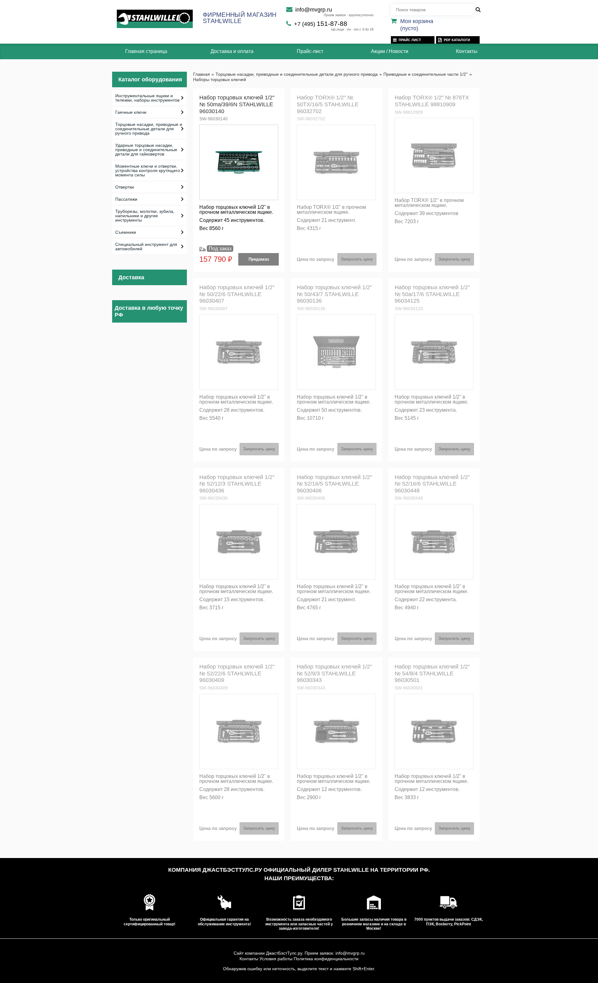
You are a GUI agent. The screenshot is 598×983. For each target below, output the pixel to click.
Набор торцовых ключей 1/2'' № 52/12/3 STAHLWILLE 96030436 (236, 484)
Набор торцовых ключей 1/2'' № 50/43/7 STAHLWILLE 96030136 (334, 294)
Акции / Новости (389, 51)
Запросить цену (357, 259)
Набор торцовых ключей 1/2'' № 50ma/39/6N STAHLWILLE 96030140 (236, 104)
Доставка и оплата (232, 51)
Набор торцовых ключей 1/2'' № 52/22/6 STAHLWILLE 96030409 (236, 673)
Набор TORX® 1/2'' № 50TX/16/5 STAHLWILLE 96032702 (327, 104)
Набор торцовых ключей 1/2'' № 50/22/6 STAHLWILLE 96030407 (236, 294)
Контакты (466, 51)
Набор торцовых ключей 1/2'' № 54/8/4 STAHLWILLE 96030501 (432, 673)
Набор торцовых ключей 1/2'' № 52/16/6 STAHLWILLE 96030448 (432, 484)
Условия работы (275, 958)
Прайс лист (410, 40)
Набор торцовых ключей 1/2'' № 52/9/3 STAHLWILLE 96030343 (334, 673)
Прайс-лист (310, 51)
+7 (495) (320, 24)
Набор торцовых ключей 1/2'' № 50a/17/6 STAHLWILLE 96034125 (432, 294)
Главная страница (146, 51)
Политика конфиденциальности (326, 958)
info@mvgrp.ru (313, 10)
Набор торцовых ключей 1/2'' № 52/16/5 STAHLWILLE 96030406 (334, 484)
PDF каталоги (457, 40)
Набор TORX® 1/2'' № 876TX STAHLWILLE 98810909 (432, 101)
